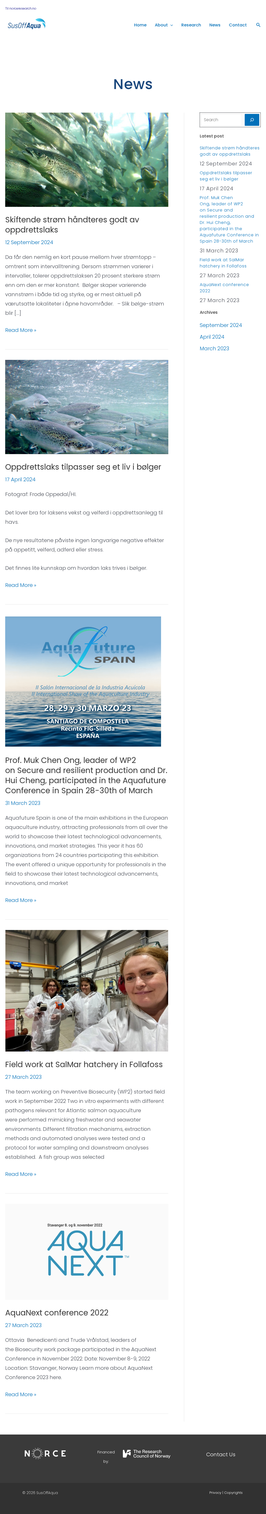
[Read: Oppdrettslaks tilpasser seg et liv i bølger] (86, 406)
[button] (170, 25)
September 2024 (221, 325)
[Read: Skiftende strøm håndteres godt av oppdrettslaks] (86, 159)
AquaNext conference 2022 (56, 1312)
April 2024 (212, 336)
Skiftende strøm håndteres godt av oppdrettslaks (72, 224)
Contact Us (220, 1454)
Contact (238, 25)
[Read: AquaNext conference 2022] (86, 1251)
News (215, 25)
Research (191, 25)
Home (140, 25)
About (161, 25)
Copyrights (233, 1492)
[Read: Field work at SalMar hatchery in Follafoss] (86, 990)
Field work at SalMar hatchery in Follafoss (84, 1064)
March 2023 (214, 348)
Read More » (20, 329)
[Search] (252, 120)
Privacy (215, 1492)
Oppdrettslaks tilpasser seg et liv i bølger (83, 466)
